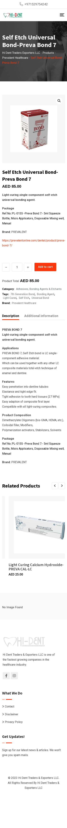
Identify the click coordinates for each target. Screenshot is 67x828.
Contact (9, 706)
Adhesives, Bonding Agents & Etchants (39, 289)
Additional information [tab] (41, 316)
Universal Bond (40, 298)
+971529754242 (36, 4)
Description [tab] (10, 316)
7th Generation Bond (23, 294)
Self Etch (24, 298)
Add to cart (45, 267)
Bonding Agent (45, 294)
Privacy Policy (14, 722)
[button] (59, 101)
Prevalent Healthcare (24, 303)
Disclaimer (11, 714)
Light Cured (9, 298)
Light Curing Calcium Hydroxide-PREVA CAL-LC (36, 566)
